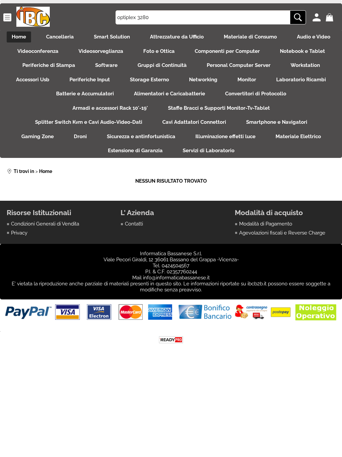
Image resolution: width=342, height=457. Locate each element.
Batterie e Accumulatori (85, 94)
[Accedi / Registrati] (317, 17)
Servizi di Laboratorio (208, 151)
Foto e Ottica (159, 51)
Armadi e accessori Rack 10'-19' (110, 108)
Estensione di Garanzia (135, 151)
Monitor (246, 80)
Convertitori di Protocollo (255, 94)
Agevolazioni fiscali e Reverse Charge (282, 233)
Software (106, 65)
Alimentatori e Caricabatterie (169, 94)
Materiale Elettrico (298, 136)
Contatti (134, 224)
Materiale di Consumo (250, 37)
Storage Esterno (149, 80)
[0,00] (330, 17)
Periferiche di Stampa (48, 65)
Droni (80, 136)
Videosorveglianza (100, 51)
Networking (203, 80)
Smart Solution (112, 37)
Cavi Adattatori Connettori (194, 122)
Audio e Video (313, 37)
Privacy (19, 233)
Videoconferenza (37, 51)
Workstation (305, 65)
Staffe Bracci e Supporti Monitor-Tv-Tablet (219, 108)
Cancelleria (60, 37)
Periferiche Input (89, 80)
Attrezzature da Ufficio (177, 37)
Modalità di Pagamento (265, 224)
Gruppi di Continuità (162, 65)
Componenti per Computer (227, 51)
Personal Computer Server (239, 65)
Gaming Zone (37, 136)
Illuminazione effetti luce (225, 136)
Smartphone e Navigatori (276, 122)
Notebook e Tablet (302, 51)
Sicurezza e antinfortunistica (141, 136)
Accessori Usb (32, 80)
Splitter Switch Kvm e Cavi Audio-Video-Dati (88, 122)
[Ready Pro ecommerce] (171, 339)
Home (19, 37)
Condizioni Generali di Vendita (45, 224)
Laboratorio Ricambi (301, 80)
